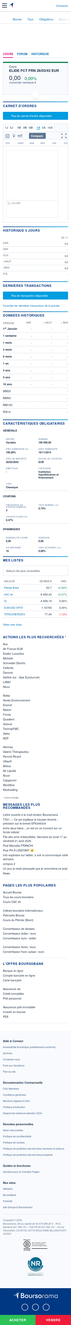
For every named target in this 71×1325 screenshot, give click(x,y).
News (6, 873)
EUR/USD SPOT (13, 608)
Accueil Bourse (12, 892)
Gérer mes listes (12, 624)
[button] (4, 5)
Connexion (62, 5)
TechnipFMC (11, 729)
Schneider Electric (14, 663)
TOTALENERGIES (14, 614)
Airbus (7, 766)
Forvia (7, 714)
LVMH (6, 682)
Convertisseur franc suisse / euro (23, 952)
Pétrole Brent (11, 588)
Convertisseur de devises (19, 929)
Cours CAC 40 (12, 902)
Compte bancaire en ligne (19, 975)
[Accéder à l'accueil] (5, 19)
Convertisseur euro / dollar (19, 938)
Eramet (7, 705)
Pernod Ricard (12, 756)
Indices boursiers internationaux (23, 910)
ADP (5, 738)
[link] (29, 1047)
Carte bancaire (12, 980)
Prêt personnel (12, 998)
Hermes (8, 747)
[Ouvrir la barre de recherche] (46, 5)
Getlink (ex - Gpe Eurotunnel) (21, 677)
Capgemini (9, 780)
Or (5, 601)
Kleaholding (10, 790)
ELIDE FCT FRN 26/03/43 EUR (34, 70)
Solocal (7, 724)
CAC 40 (8, 594)
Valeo (6, 733)
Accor (6, 775)
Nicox (6, 687)
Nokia (6, 695)
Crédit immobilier (13, 994)
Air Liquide (9, 771)
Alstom (7, 710)
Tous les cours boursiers (18, 897)
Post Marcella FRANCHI (18, 846)
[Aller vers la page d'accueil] (11, 5)
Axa (5, 644)
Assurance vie (12, 989)
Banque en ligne (13, 971)
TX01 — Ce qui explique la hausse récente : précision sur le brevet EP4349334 (30, 821)
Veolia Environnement (16, 700)
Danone (8, 672)
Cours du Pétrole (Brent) (18, 920)
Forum (22, 54)
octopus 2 (9, 864)
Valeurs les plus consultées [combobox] (23, 571)
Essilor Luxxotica (13, 653)
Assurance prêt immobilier (19, 1007)
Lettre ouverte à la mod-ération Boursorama (30, 815)
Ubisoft (7, 761)
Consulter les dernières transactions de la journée (31, 305)
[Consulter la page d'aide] (51, 5)
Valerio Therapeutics (16, 752)
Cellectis (8, 668)
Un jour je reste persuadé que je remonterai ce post (35, 868)
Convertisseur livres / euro (19, 947)
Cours (8, 54)
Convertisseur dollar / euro (19, 933)
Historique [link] (40, 54)
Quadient (8, 719)
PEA (5, 1017)
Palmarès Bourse (13, 915)
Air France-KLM (13, 649)
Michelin (8, 658)
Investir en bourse (14, 1012)
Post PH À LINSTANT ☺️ (18, 850)
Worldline (9, 785)
